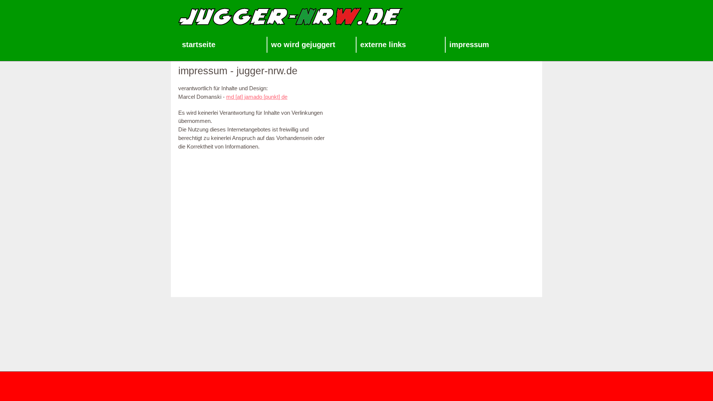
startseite (198, 44)
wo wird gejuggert (303, 44)
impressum (469, 44)
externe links (383, 44)
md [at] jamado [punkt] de (256, 97)
